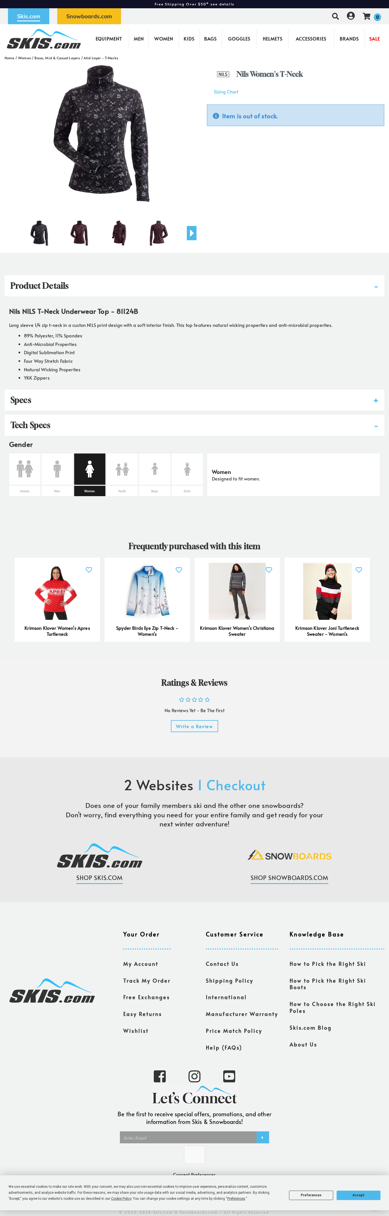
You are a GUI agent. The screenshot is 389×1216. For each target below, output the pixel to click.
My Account (140, 963)
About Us (303, 1044)
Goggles (239, 38)
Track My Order (147, 980)
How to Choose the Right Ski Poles (333, 1007)
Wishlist (136, 1030)
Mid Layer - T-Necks (101, 57)
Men (139, 38)
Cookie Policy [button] (121, 1199)
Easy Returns (142, 1014)
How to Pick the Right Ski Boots (328, 984)
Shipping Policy (229, 980)
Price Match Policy (234, 1030)
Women (163, 38)
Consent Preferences (194, 1174)
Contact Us (222, 963)
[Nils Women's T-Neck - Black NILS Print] (39, 230)
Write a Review (194, 726)
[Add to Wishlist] (89, 566)
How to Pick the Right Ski (328, 963)
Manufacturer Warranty (242, 1014)
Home (10, 57)
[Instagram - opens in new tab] (194, 1075)
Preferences (311, 1195)
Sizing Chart (226, 92)
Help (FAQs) (224, 1047)
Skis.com (28, 16)
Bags (210, 38)
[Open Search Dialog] (335, 16)
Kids (189, 38)
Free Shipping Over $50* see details (194, 4)
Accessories (311, 38)
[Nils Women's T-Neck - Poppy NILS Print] (79, 230)
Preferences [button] (236, 1199)
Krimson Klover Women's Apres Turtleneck (57, 631)
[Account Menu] (350, 16)
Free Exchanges (146, 997)
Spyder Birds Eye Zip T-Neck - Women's (147, 631)
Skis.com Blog (311, 1027)
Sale (374, 38)
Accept (359, 1195)
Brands (349, 38)
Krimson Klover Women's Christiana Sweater (237, 631)
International (226, 997)
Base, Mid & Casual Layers (57, 57)
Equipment (109, 38)
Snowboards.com (89, 16)
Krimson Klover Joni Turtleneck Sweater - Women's (327, 631)
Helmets (272, 38)
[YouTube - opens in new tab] (229, 1075)
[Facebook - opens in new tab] (160, 1075)
